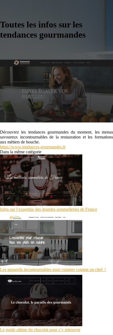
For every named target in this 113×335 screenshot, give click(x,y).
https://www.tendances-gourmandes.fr (33, 147)
